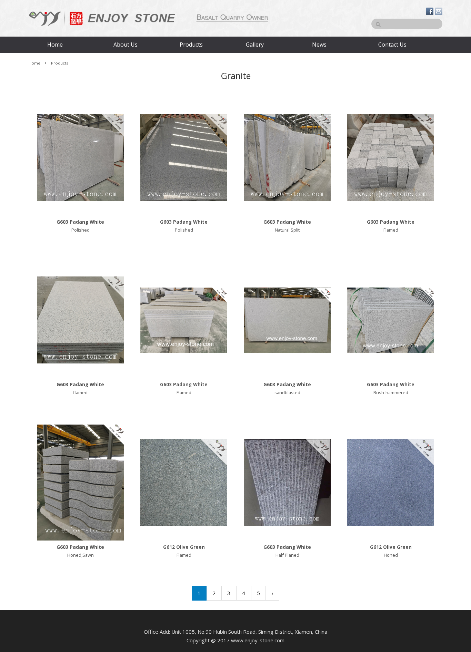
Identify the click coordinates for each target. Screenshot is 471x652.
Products (191, 44)
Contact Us (391, 44)
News (319, 44)
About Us (125, 44)
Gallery (255, 44)
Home (55, 44)
